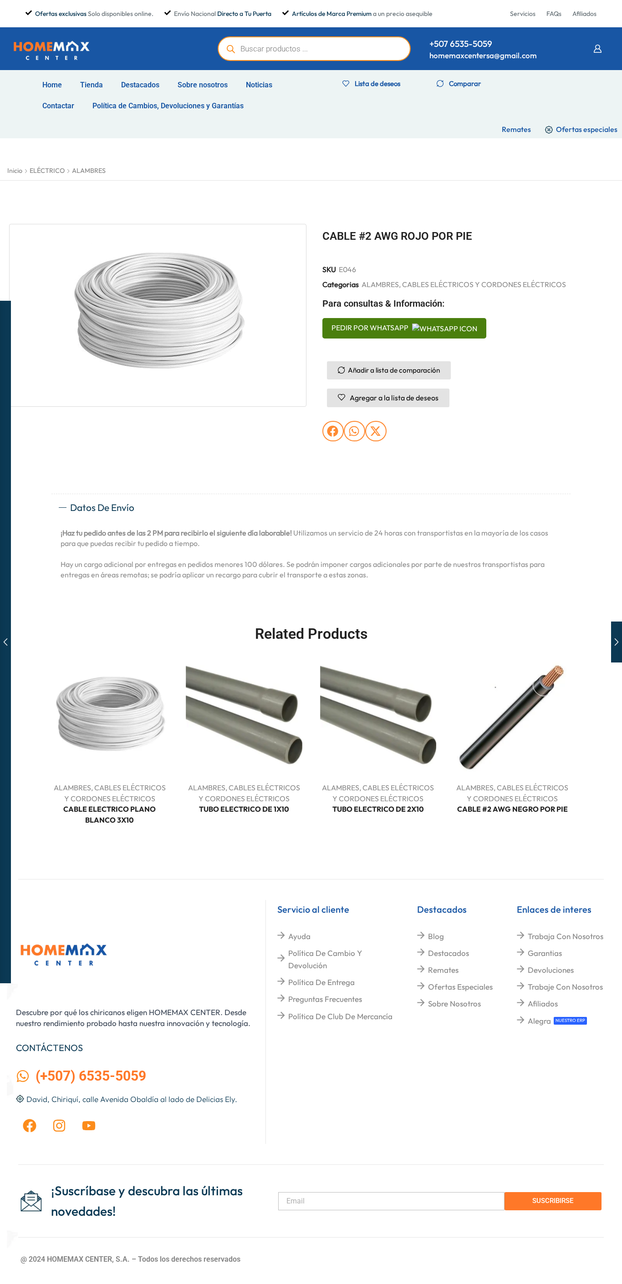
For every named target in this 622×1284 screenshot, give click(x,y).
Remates (443, 970)
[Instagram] (59, 1125)
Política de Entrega (321, 982)
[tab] (311, 507)
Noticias (259, 85)
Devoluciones (551, 970)
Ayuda (299, 936)
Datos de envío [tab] (102, 507)
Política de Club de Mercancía (340, 1016)
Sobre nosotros (203, 85)
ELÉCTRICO (47, 171)
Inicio (14, 171)
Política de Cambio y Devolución (325, 959)
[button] (597, 48)
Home (52, 85)
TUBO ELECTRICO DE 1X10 (244, 809)
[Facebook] (29, 1125)
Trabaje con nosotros (565, 986)
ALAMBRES (89, 171)
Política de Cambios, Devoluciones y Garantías (168, 105)
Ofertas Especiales (460, 986)
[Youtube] (88, 1125)
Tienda (91, 85)
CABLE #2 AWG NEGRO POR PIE (512, 809)
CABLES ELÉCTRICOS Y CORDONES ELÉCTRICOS (484, 284)
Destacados (140, 85)
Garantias (545, 953)
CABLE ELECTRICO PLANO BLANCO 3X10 (109, 814)
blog (436, 936)
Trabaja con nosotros (565, 936)
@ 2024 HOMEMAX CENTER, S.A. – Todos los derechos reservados (130, 1259)
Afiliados (543, 1003)
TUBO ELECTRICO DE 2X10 (378, 809)
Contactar (58, 105)
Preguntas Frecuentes (325, 999)
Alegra (539, 1021)
